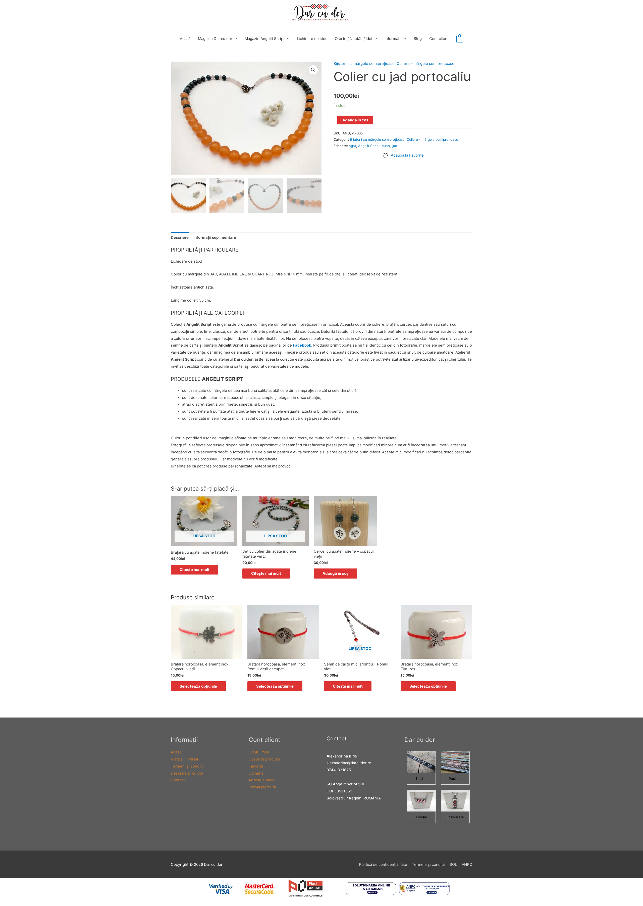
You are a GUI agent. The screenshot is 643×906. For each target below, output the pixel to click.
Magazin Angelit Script (265, 38)
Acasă (185, 38)
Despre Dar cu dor (187, 773)
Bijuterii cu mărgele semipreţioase (364, 63)
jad (394, 146)
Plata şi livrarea (184, 759)
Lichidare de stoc (312, 38)
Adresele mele (262, 780)
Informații (393, 38)
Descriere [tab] (180, 237)
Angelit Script (369, 146)
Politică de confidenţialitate (383, 864)
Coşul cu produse (264, 759)
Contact (178, 780)
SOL (453, 864)
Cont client (439, 38)
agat (352, 146)
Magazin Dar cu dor (215, 38)
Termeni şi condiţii (187, 766)
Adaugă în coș (355, 120)
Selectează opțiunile (198, 686)
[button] (313, 69)
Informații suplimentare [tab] (214, 237)
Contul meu (259, 752)
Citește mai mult (194, 569)
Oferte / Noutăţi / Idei (353, 38)
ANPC (467, 864)
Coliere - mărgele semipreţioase (425, 63)
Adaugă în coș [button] (335, 573)
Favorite (256, 766)
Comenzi (256, 773)
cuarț (386, 146)
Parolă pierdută (262, 787)
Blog (418, 38)
